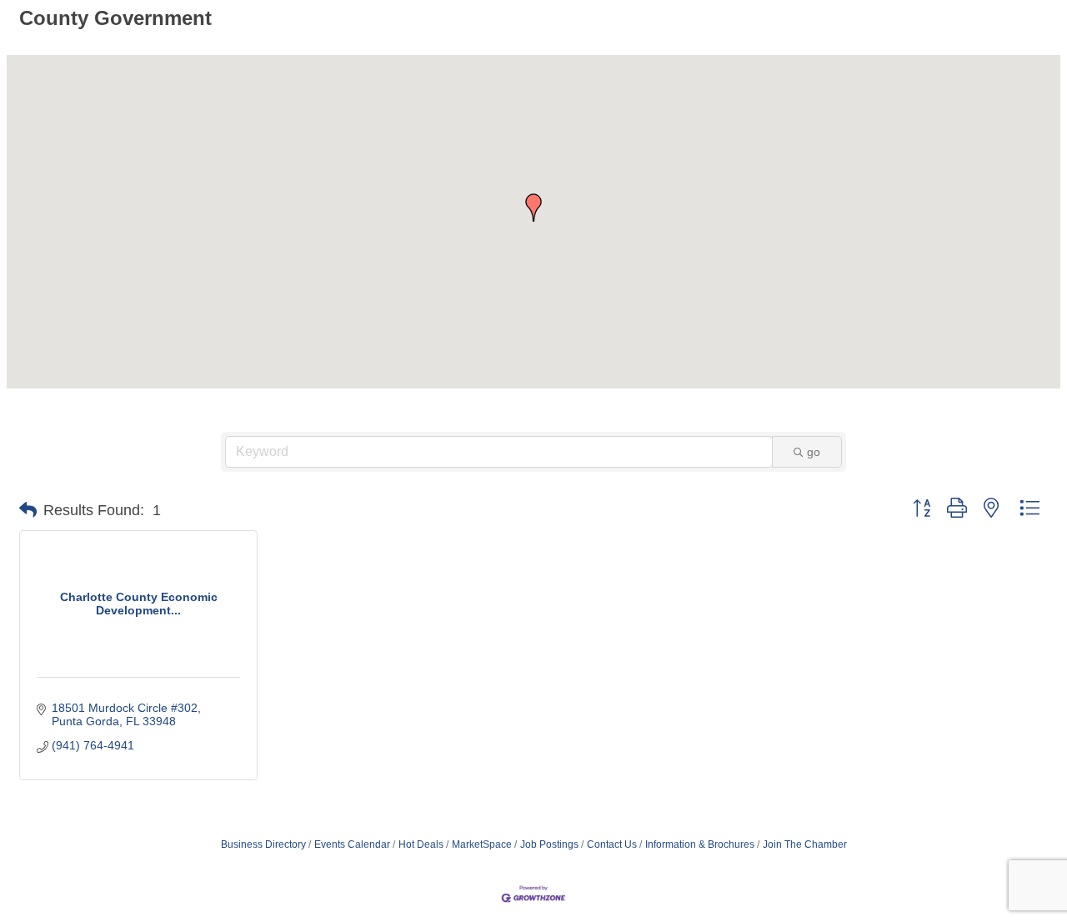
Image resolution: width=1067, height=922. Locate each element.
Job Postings (549, 844)
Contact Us (612, 844)
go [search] (813, 451)
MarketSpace (482, 844)
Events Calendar (352, 844)
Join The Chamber (805, 844)
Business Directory (263, 844)
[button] (533, 207)
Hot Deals (420, 844)
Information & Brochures (699, 844)
